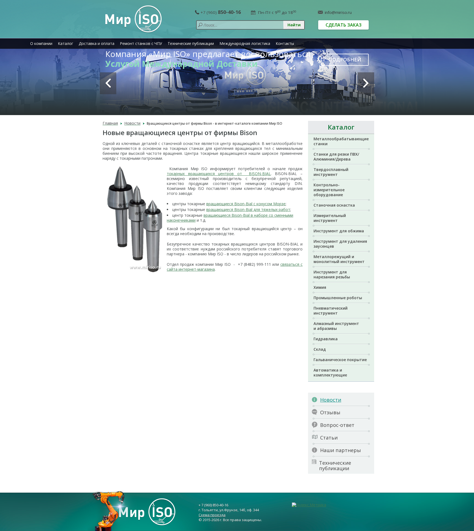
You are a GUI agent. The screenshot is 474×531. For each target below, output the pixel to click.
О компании (41, 43)
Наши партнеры (340, 450)
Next (366, 83)
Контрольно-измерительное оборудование (329, 189)
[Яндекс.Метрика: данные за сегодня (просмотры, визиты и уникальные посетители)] (309, 505)
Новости (330, 399)
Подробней (344, 59)
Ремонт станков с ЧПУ (141, 43)
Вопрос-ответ (337, 425)
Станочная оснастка (334, 205)
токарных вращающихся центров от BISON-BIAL (219, 173)
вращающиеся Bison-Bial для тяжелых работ (248, 209)
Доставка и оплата (96, 43)
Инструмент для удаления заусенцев (340, 244)
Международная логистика (244, 43)
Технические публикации (191, 43)
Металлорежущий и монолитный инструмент (339, 259)
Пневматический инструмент (331, 311)
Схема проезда (212, 514)
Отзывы (330, 412)
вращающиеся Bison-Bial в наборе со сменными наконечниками (230, 218)
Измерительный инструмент (330, 218)
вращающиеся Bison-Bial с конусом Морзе (246, 203)
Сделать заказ (344, 25)
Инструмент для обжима (339, 230)
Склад (320, 349)
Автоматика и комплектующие (330, 372)
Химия (320, 287)
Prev (108, 83)
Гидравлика (326, 338)
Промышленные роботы (338, 297)
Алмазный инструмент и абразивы (336, 326)
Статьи (329, 437)
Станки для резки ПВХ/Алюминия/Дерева (336, 157)
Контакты (285, 43)
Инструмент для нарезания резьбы (332, 274)
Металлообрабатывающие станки (341, 141)
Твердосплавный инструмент (331, 172)
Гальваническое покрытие (340, 359)
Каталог (65, 43)
